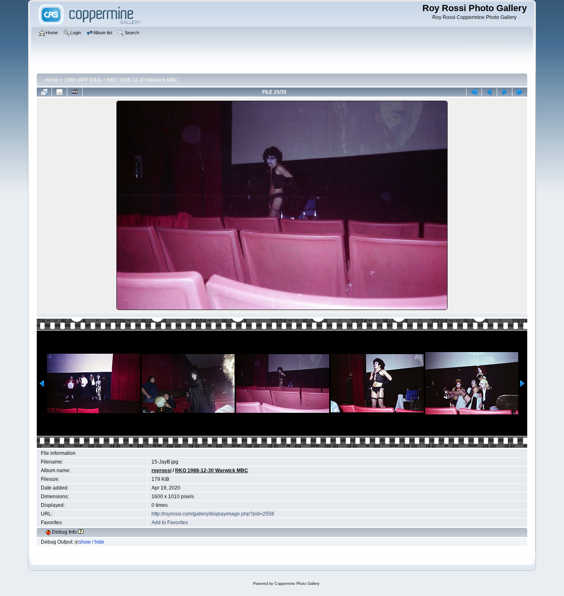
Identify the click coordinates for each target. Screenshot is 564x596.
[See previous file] (489, 92)
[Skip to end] (519, 92)
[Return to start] (474, 92)
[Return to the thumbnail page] (44, 92)
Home (52, 80)
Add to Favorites (170, 522)
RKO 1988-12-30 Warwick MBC (142, 80)
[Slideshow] (74, 92)
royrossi (161, 470)
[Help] (80, 532)
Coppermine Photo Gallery (297, 584)
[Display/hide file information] (59, 92)
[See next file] (504, 92)
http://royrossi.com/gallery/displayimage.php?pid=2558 (213, 514)
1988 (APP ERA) (83, 80)
